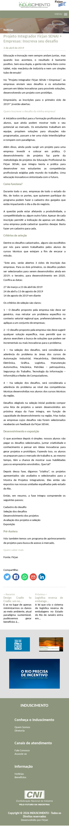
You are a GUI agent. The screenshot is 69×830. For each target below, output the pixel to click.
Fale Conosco (22, 750)
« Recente (9, 594)
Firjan (45, 820)
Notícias (8, 30)
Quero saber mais (13, 550)
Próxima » (41, 594)
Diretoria (20, 730)
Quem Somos (22, 727)
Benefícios (20, 777)
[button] (58, 14)
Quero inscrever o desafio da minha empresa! (29, 111)
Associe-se (21, 754)
